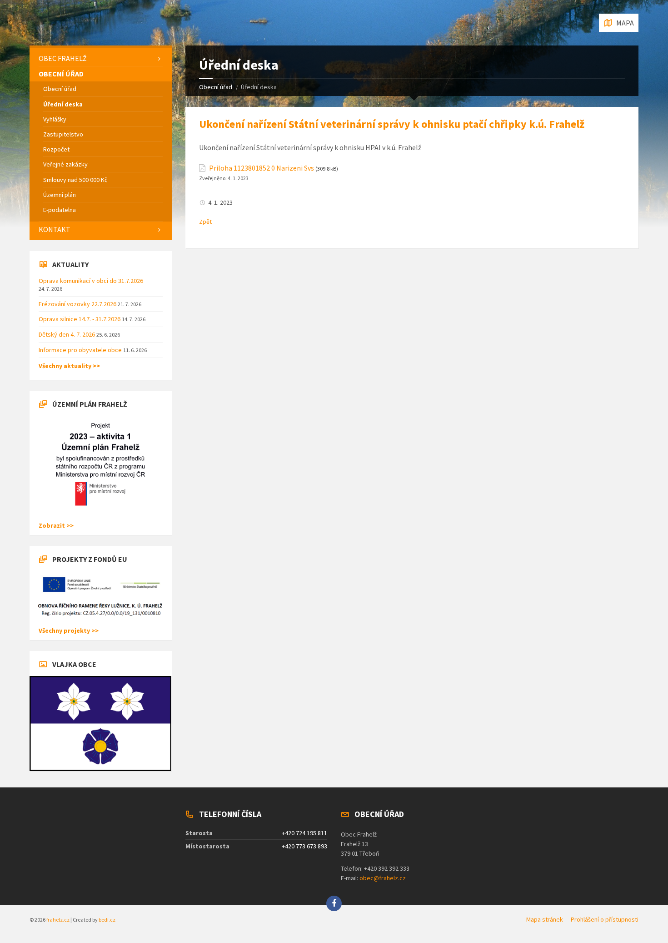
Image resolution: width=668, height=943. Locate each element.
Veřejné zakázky (65, 164)
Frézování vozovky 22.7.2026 (78, 304)
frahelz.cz (58, 919)
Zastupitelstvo (63, 134)
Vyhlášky (54, 119)
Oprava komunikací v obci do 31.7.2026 (91, 281)
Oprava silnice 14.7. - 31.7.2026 (80, 319)
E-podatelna (59, 210)
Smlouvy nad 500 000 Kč (75, 180)
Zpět (205, 221)
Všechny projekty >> (69, 630)
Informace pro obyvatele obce (81, 350)
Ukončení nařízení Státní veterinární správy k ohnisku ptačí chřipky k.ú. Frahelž (391, 124)
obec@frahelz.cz (382, 878)
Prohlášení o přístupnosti (604, 919)
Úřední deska (63, 104)
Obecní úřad (215, 87)
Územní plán (59, 195)
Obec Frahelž (63, 58)
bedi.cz (107, 919)
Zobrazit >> (56, 525)
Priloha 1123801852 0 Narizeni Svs (261, 168)
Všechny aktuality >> (69, 366)
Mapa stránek (544, 919)
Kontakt (54, 229)
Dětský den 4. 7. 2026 (67, 334)
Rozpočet (56, 149)
